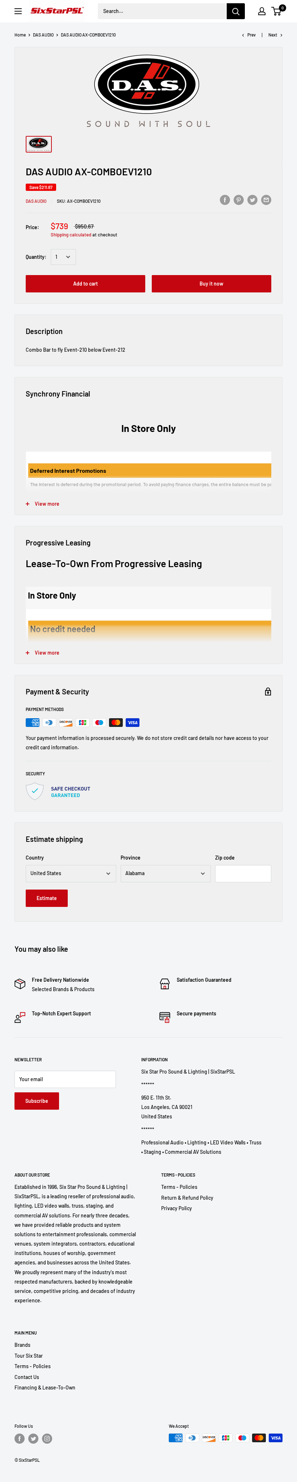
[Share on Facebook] (225, 200)
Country (35, 857)
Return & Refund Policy (187, 1198)
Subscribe (36, 1101)
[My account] (261, 11)
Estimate (47, 898)
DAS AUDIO (43, 34)
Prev (251, 34)
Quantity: (36, 257)
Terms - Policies (179, 1187)
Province (131, 857)
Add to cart (85, 283)
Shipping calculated (71, 234)
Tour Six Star (28, 1356)
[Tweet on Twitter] (252, 200)
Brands (22, 1345)
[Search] (236, 11)
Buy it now (211, 283)
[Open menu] (18, 11)
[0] (276, 11)
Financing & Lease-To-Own (44, 1387)
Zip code (225, 857)
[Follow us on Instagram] (47, 1439)
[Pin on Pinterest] (239, 200)
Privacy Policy (176, 1208)
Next (272, 34)
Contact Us (26, 1377)
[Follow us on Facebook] (19, 1439)
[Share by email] (266, 200)
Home (20, 34)
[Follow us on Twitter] (33, 1439)
